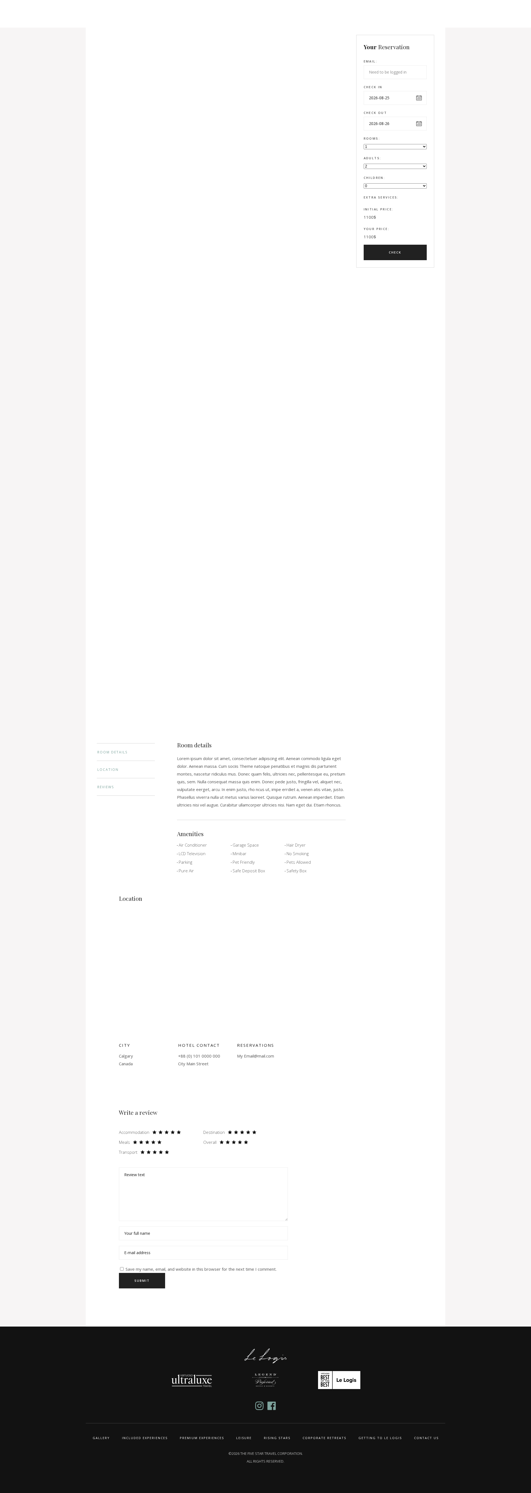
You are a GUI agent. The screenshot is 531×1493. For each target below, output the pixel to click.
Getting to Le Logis (380, 1438)
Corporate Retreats (324, 1438)
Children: (374, 178)
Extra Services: (381, 197)
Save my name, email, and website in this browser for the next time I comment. (201, 1269)
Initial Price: (379, 209)
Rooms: (372, 138)
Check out (375, 113)
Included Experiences (145, 1438)
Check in (373, 87)
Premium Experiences (202, 1438)
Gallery (101, 1438)
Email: (371, 61)
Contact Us (426, 1438)
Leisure (244, 1438)
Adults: (372, 158)
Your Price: (377, 229)
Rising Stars (277, 1438)
